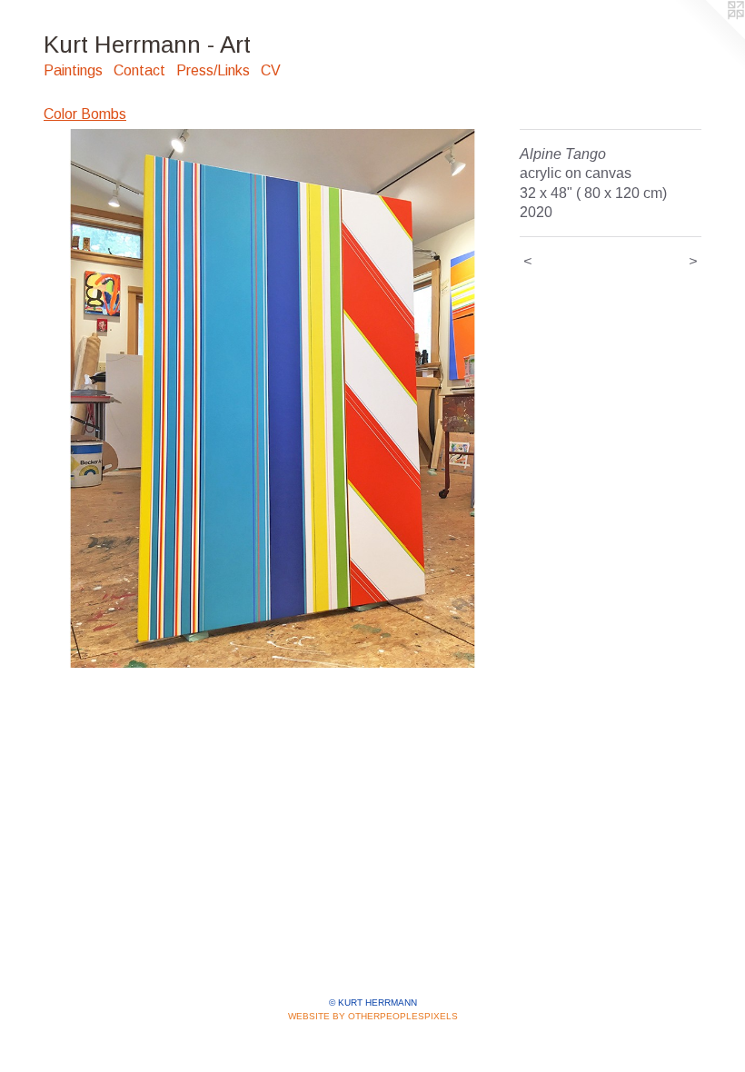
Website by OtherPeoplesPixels (373, 1016)
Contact (139, 70)
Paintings (73, 70)
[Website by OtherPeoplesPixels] (708, 36)
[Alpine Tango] (273, 398)
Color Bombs (85, 114)
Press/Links (213, 70)
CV (271, 70)
